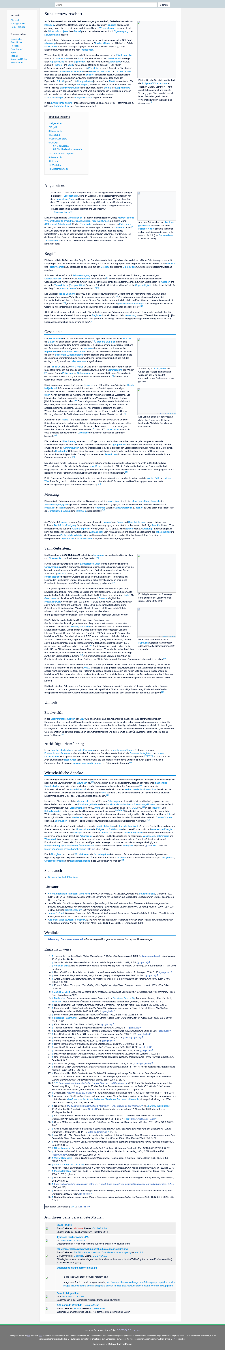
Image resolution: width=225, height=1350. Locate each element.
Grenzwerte (50, 598)
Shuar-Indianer (166, 235)
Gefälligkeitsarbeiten (54, 860)
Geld (103, 792)
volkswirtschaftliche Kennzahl (145, 501)
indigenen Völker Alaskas (154, 83)
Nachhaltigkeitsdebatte (62, 749)
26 (97, 557)
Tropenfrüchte (67, 538)
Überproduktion (85, 81)
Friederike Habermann (65, 1017)
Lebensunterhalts (53, 278)
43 (148, 820)
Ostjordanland (84, 373)
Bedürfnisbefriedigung (65, 525)
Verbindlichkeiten (105, 826)
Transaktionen (61, 285)
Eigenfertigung (121, 31)
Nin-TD (77, 1308)
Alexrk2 (139, 1252)
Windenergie (149, 835)
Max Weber (95, 466)
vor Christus (77, 366)
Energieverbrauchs (69, 87)
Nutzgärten (56, 854)
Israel (54, 388)
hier (28, 1335)
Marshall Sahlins (62, 1170)
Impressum (99, 1344)
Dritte (157, 478)
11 (64, 302)
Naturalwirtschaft (77, 789)
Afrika (97, 807)
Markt (112, 81)
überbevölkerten (164, 817)
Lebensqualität (71, 195)
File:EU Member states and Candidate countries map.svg (102, 1252)
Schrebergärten (102, 854)
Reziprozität (76, 285)
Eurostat (103, 598)
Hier (40, 1335)
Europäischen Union (90, 563)
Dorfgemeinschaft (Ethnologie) (63, 877)
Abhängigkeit (96, 531)
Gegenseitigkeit (143, 285)
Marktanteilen (83, 801)
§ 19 (148, 845)
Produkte (68, 220)
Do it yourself (167, 857)
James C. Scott (56, 913)
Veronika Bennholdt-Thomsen (62, 893)
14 (93, 341)
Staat (80, 58)
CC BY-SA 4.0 (97, 1308)
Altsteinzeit (56, 366)
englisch (112, 24)
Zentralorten (111, 454)
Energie (107, 87)
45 (123, 860)
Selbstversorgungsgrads (56, 504)
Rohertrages (113, 801)
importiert (85, 528)
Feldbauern (106, 71)
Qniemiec (78, 1255)
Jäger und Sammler (105, 341)
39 (116, 810)
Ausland (76, 528)
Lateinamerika (77, 807)
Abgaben (165, 281)
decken (139, 507)
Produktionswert (52, 601)
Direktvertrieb (55, 558)
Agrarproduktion (62, 105)
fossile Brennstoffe (133, 832)
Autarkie (156, 525)
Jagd (70, 64)
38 (143, 807)
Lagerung (147, 528)
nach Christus (113, 429)
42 (168, 813)
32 (148, 755)
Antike (65, 419)
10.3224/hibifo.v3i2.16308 (142, 1118)
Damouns (165, 636)
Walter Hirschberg (63, 1157)
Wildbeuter (94, 71)
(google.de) (142, 962)
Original (92, 1109)
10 (116, 296)
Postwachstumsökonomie (57, 753)
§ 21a (90, 848)
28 (91, 645)
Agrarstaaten (83, 278)
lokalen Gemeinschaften (70, 71)
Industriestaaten (85, 538)
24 (99, 484)
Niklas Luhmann (67, 293)
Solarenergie (162, 835)
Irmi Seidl (56, 1001)
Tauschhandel (51, 240)
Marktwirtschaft (75, 217)
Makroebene (113, 501)
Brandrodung (115, 369)
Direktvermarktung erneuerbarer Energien (65, 848)
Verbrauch (80, 510)
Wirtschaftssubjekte (58, 31)
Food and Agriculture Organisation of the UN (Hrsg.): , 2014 (113, 1183)
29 (81, 655)
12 (142, 306)
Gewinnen (82, 782)
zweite (150, 478)
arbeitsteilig (50, 43)
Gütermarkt (51, 224)
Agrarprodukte (57, 61)
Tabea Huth (162, 414)
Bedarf (77, 31)
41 (122, 810)
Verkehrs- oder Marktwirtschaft (140, 789)
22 (63, 465)
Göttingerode (159, 368)
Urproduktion (129, 266)
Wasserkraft (50, 839)
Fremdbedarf (86, 224)
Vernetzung (130, 315)
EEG (155, 845)
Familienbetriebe (52, 576)
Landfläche (83, 432)
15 (45, 372)
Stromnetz (128, 845)
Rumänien (143, 642)
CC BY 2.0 (172, 636)
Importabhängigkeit (128, 826)
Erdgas (99, 829)
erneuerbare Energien (162, 829)
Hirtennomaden (124, 71)
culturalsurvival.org (149, 955)
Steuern (120, 227)
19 (94, 428)
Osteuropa (98, 554)
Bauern (51, 341)
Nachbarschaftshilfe (80, 860)
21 (73, 457)
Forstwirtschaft (56, 266)
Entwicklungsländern (61, 102)
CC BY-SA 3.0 (171, 414)
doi (127, 1118)
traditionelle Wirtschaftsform (69, 354)
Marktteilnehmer (126, 217)
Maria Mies (84, 893)
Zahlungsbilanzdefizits (71, 535)
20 (55, 435)
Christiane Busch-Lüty (124, 998)
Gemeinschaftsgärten (140, 753)
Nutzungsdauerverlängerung (87, 762)
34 (130, 762)
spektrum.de (58, 1154)
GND (73, 1206)
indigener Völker (146, 228)
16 (112, 375)
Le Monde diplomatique (158, 1105)
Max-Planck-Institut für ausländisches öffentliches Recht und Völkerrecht (103, 1099)
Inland (62, 507)
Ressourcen (70, 759)
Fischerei (58, 64)
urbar (46, 394)
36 (140, 785)
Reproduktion (51, 351)
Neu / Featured (18, 26)
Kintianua (78, 1228)
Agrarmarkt (115, 61)
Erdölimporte (115, 829)
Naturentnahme (52, 34)
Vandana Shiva (62, 211)
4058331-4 (82, 1206)
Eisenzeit (88, 384)
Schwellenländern (53, 810)
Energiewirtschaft (83, 97)
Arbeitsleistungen (100, 220)
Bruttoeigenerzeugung (59, 510)
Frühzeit (127, 338)
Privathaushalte (123, 54)
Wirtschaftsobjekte (53, 220)
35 (92, 782)
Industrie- (156, 807)
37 (107, 795)
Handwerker (61, 450)
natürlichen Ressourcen (74, 351)
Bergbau (105, 266)
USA (134, 807)
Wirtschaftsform (107, 28)
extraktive (89, 348)
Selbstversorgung (81, 275)
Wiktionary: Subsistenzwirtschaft (66, 939)
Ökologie (77, 832)
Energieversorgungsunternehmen (61, 845)
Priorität (61, 81)
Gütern (119, 521)
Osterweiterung (52, 566)
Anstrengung (83, 84)
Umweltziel (106, 832)
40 (119, 810)
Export (129, 528)
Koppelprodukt (122, 87)
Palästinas (67, 373)
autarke (90, 74)
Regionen (96, 315)
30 (62, 734)
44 (90, 856)
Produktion (93, 68)
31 (145, 755)
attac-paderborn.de (97, 1131)
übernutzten (61, 820)
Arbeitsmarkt (64, 224)
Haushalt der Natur (65, 198)
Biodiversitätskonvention (63, 718)
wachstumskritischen (123, 749)
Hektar (126, 595)
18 (124, 413)
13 (92, 321)
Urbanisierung (69, 441)
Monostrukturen (84, 829)
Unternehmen (62, 58)
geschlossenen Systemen (131, 303)
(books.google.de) (132, 1037)
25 (103, 510)
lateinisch (49, 24)
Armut (86, 667)
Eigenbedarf (79, 61)
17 (76, 400)
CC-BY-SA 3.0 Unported (129, 1330)
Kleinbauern (77, 817)
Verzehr (108, 521)
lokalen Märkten (103, 43)
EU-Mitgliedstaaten (80, 626)
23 (126, 472)
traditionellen (50, 46)
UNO (82, 718)
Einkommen (125, 224)
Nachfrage (100, 507)
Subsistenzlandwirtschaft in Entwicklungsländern (130, 804)
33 (151, 755)
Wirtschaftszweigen (54, 97)
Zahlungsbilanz (163, 531)
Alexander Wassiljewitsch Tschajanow (67, 919)
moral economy (68, 288)
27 (113, 582)
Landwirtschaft (114, 58)
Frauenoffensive (147, 893)
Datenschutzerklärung (120, 1344)
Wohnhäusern (81, 854)
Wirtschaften (55, 338)
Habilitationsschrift (73, 909)
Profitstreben (87, 49)
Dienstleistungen (82, 220)
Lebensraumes (78, 361)
